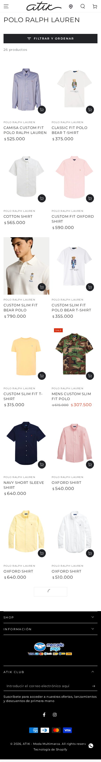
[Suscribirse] (94, 686)
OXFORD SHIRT (66, 482)
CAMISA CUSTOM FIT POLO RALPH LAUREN (25, 130)
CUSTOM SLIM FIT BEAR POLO (21, 307)
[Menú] (6, 6)
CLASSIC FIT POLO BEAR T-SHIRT (70, 130)
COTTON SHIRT (18, 216)
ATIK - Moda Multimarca (41, 744)
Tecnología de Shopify (50, 749)
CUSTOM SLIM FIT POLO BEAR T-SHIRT (71, 307)
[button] (83, 6)
